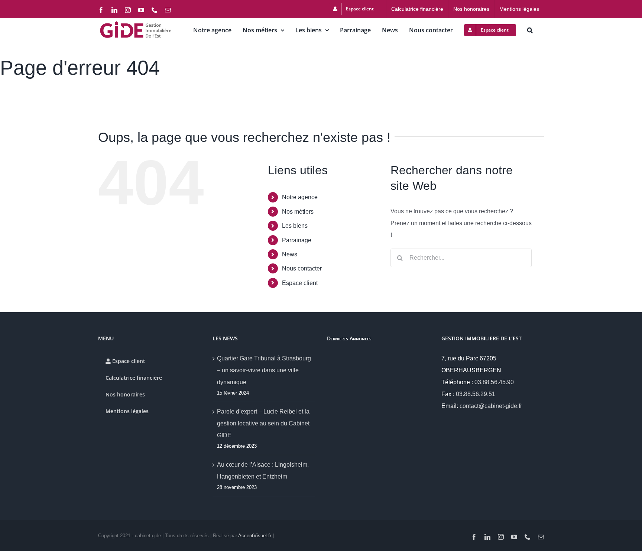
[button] (530, 30)
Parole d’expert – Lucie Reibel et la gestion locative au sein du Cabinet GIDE (263, 423)
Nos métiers (298, 211)
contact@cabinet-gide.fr (491, 406)
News (289, 254)
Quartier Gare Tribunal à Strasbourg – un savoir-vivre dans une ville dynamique (264, 370)
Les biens (295, 226)
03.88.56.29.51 (475, 394)
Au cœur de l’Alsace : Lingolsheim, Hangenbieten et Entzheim (263, 470)
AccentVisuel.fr (254, 535)
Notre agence (300, 197)
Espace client (300, 283)
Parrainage (296, 240)
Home (7, 98)
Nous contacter (302, 268)
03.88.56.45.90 (494, 382)
